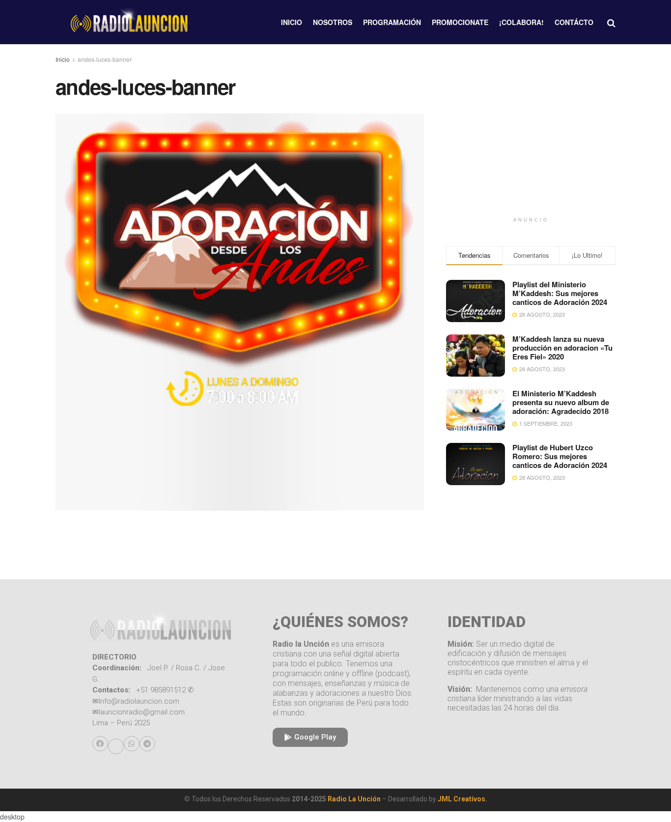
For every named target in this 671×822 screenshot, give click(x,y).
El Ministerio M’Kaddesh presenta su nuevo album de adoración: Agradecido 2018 (560, 402)
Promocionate (460, 22)
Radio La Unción (354, 799)
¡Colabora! (521, 22)
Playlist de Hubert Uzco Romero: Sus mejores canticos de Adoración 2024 (559, 456)
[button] (100, 744)
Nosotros (332, 22)
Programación (392, 22)
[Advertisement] (530, 143)
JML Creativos (461, 799)
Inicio (291, 22)
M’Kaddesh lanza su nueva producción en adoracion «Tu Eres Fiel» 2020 (562, 347)
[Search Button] (611, 22)
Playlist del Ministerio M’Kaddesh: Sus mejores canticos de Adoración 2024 (559, 293)
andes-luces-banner (105, 59)
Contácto (574, 22)
